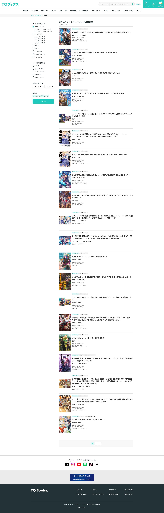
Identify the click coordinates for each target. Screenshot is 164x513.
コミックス (54, 10)
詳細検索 (138, 4)
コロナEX (138, 10)
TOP (32, 15)
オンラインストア (128, 10)
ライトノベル (44, 10)
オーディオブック (115, 10)
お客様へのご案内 (98, 494)
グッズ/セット (96, 10)
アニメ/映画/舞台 (84, 10)
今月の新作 (35, 10)
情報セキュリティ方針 (80, 504)
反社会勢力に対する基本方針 (93, 504)
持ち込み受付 (114, 494)
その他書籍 (73, 10)
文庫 (61, 10)
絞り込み (43, 101)
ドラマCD (105, 10)
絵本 (66, 10)
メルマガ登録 (129, 490)
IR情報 (95, 490)
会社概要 (79, 490)
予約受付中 (26, 10)
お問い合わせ (129, 494)
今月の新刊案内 (81, 494)
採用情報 (113, 490)
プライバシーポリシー (69, 504)
